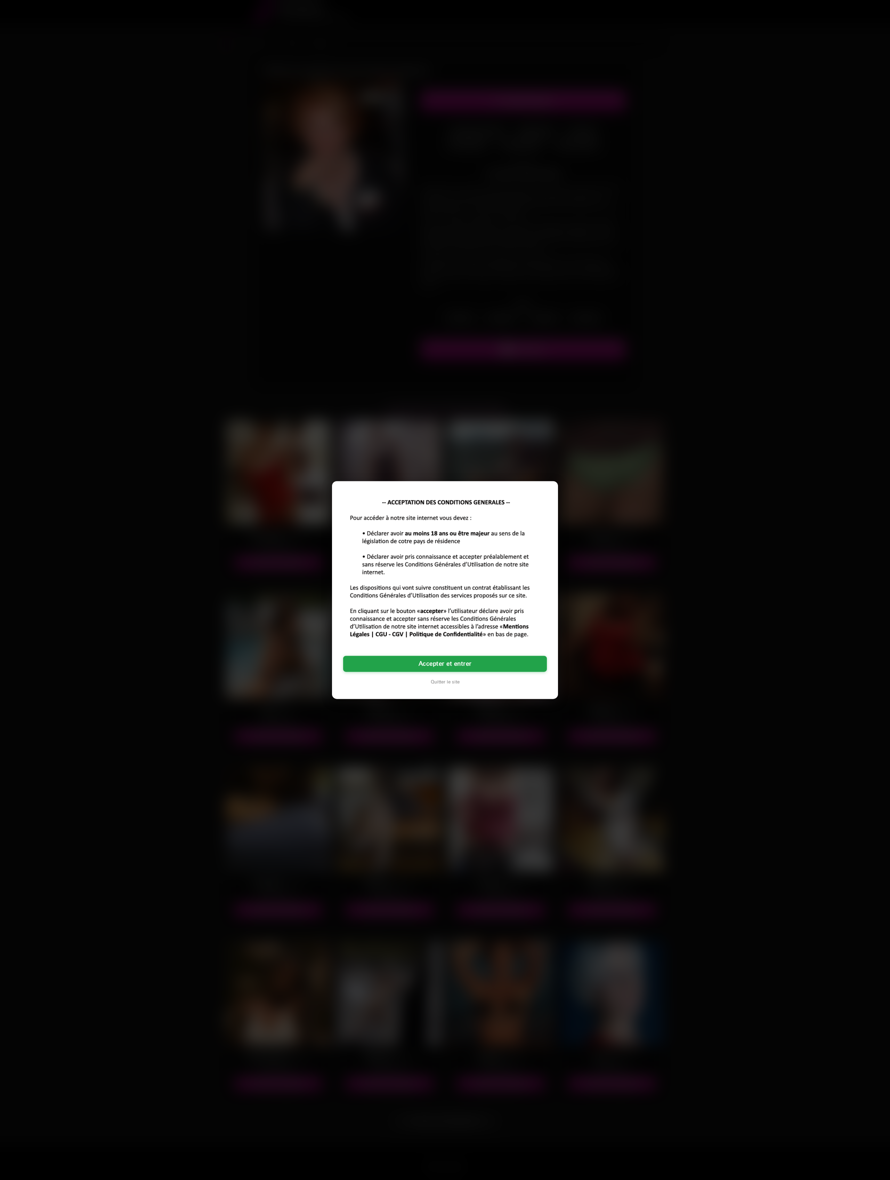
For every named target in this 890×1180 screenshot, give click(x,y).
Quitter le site (445, 682)
